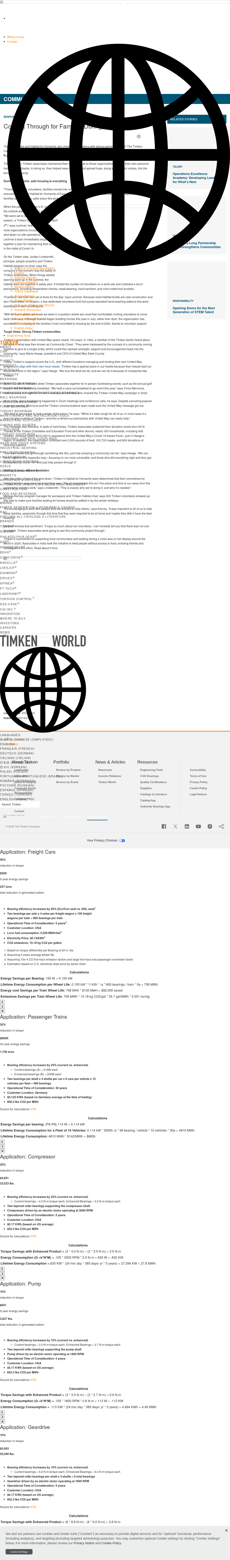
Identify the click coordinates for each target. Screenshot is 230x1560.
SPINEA (7, 583)
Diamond (9, 573)
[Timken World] (118, 18)
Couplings (10, 429)
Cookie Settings (19, 1551)
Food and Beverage (18, 494)
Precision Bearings (18, 402)
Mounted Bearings (17, 383)
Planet (6, 360)
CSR (3, 351)
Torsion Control (17, 599)
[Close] (2, 1011)
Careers (8, 627)
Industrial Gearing (18, 448)
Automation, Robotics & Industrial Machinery (43, 484)
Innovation (10, 614)
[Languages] (118, 155)
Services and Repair (19, 471)
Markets (8, 475)
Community (97, 817)
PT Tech (8, 588)
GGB (4, 542)
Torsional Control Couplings (28, 438)
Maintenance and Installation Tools (34, 415)
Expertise (71, 817)
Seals (5, 466)
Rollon (7, 531)
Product (8, 365)
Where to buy (15, 37)
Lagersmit (10, 594)
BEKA (5, 552)
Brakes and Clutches (20, 420)
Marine (6, 498)
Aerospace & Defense (20, 480)
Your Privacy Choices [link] (102, 840)
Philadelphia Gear (18, 537)
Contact (12, 41)
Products (9, 374)
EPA (33, 1109)
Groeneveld (12, 547)
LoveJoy (8, 568)
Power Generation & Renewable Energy (37, 507)
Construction (13, 489)
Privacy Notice (84, 1543)
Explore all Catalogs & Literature (33, 517)
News (5, 632)
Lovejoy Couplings (17, 434)
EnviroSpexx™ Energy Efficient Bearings (39, 393)
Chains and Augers (18, 425)
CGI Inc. (8, 609)
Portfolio (9, 370)
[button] (226, 1530)
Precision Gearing (17, 452)
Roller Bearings (16, 388)
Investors (9, 623)
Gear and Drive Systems (23, 443)
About (6, 347)
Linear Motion (13, 457)
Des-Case (9, 604)
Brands (7, 521)
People (6, 356)
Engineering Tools (19, 335)
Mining (6, 503)
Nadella (9, 563)
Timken (7, 526)
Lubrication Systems (19, 461)
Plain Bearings (14, 406)
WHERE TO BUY (13, 618)
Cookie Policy (111, 1543)
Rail (4, 512)
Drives (7, 578)
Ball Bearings (13, 397)
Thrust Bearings (16, 411)
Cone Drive (11, 557)
